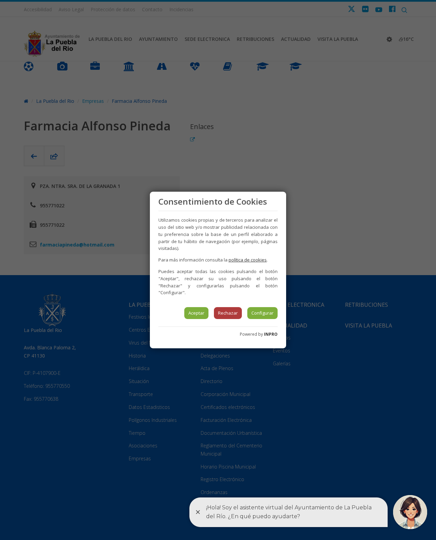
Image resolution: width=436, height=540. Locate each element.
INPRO (271, 334)
